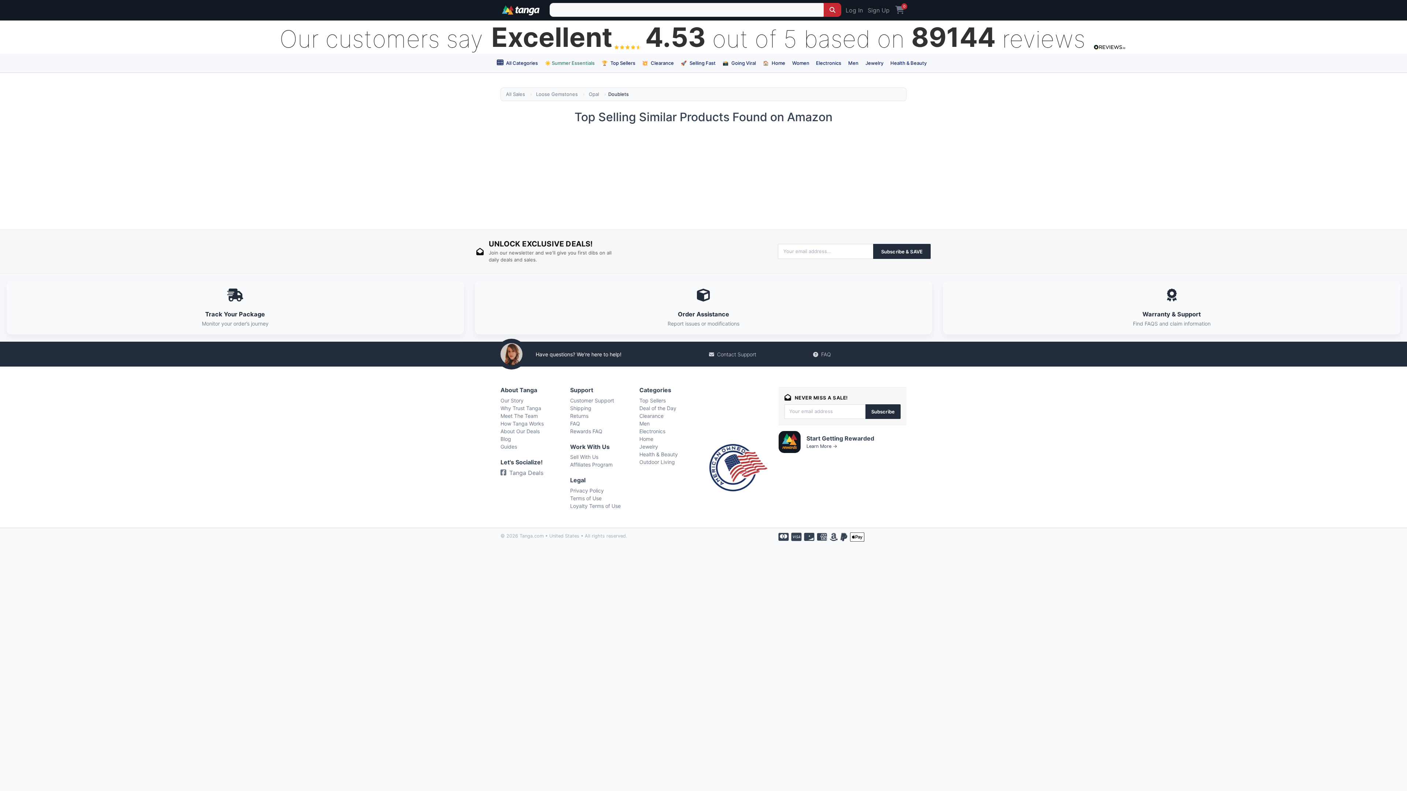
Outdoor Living (657, 462)
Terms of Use (586, 498)
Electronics (828, 63)
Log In (854, 10)
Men (853, 63)
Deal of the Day (657, 408)
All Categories (521, 63)
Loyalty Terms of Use (595, 506)
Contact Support (736, 354)
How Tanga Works (522, 423)
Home (774, 63)
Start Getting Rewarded (840, 438)
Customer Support (592, 400)
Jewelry (874, 63)
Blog (506, 439)
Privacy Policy (587, 490)
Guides (509, 446)
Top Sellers (618, 63)
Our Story (512, 400)
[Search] (832, 10)
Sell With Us (584, 457)
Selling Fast (698, 63)
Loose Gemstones (557, 94)
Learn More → (821, 446)
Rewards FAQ (586, 431)
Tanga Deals (526, 472)
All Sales (515, 94)
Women (800, 63)
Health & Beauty (908, 63)
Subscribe (883, 412)
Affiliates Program (591, 464)
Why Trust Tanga (521, 408)
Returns (579, 416)
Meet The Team (519, 416)
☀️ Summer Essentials (570, 63)
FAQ (826, 354)
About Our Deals (520, 431)
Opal (594, 94)
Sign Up (879, 10)
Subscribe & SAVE (902, 252)
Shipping (580, 408)
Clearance (658, 63)
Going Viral (739, 63)
